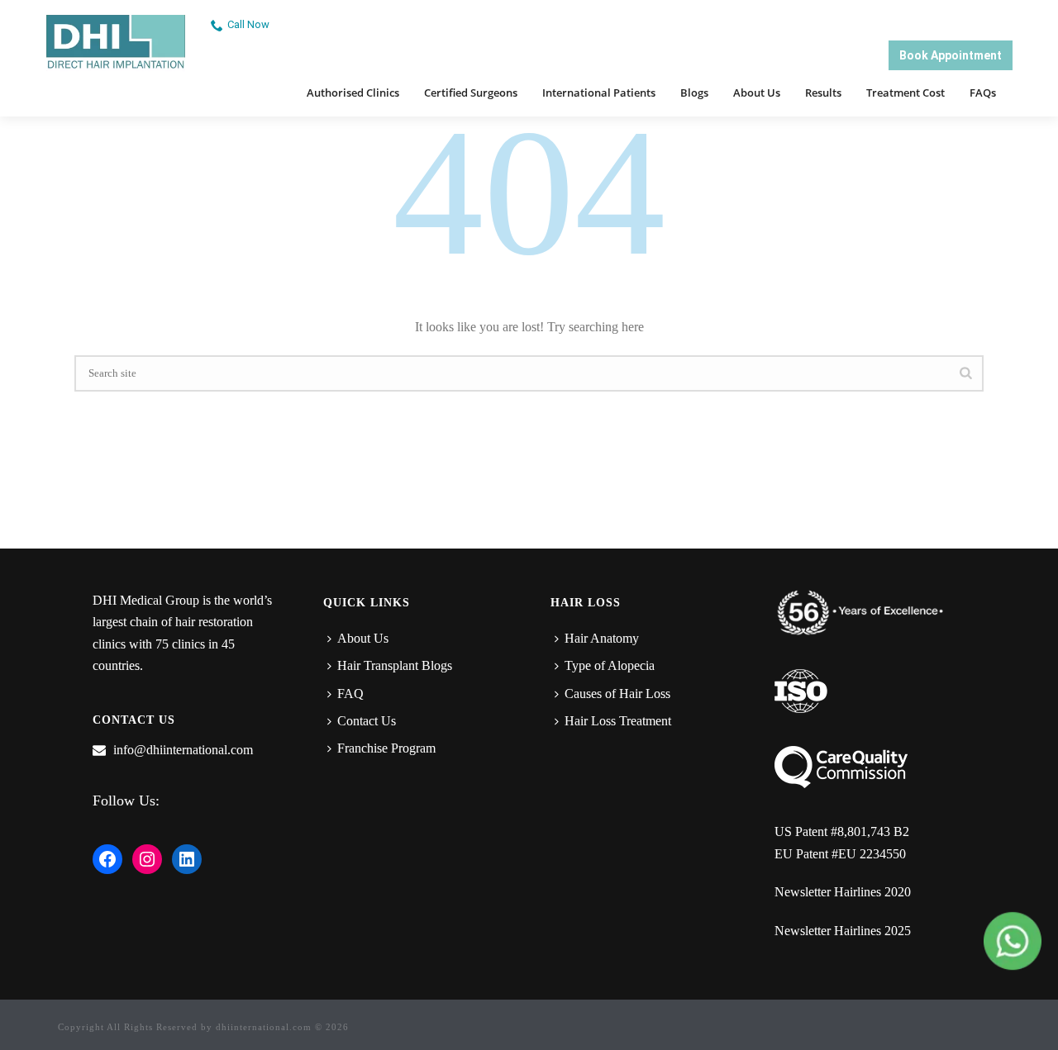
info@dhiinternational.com (183, 750)
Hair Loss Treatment (618, 721)
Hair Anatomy (602, 638)
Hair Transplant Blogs (394, 665)
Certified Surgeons (470, 92)
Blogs (694, 92)
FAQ (350, 694)
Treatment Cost (905, 92)
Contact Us (366, 721)
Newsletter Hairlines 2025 (842, 931)
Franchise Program (386, 748)
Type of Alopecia (610, 665)
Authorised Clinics (353, 92)
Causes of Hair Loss (617, 694)
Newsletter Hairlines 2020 (842, 892)
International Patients (598, 92)
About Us (756, 92)
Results (823, 92)
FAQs (983, 92)
